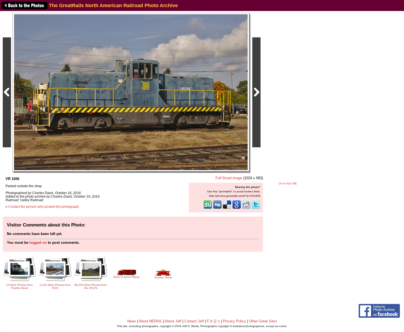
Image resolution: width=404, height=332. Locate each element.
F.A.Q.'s (213, 321)
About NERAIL (150, 321)
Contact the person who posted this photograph (43, 206)
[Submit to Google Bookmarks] (236, 208)
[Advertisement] (288, 96)
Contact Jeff (194, 321)
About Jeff (173, 321)
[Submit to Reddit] (246, 208)
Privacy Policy (234, 321)
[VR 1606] (131, 91)
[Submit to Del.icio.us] (227, 208)
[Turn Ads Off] (288, 183)
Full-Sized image (228, 178)
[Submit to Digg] (217, 208)
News (131, 321)
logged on (38, 242)
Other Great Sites (263, 321)
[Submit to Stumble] (207, 208)
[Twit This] (255, 208)
